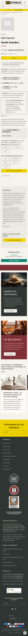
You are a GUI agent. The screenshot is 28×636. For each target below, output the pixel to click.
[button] (2, 2)
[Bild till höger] (17, 416)
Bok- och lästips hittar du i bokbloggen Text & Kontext (13, 549)
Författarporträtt (6, 554)
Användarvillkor (23, 630)
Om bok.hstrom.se (7, 443)
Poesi (5, 151)
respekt (5, 166)
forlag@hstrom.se (19, 578)
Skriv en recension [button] (14, 260)
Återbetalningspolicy (8, 630)
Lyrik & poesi (18, 147)
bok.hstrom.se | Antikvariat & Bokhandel (13, 628)
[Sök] (25, 6)
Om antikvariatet (6, 459)
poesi (5, 158)
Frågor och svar (6, 449)
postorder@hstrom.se (18, 574)
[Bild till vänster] (10, 416)
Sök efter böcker (6, 446)
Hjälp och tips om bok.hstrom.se (10, 565)
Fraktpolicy (11, 632)
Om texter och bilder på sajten (9, 456)
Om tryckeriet (6, 466)
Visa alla (3, 371)
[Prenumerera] (23, 432)
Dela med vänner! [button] (6, 175)
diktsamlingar (15, 158)
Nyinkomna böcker (7, 453)
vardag (14, 162)
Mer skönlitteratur (10, 310)
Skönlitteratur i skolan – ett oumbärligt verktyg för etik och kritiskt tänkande (12, 395)
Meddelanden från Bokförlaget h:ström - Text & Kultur (13, 558)
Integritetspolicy (16, 630)
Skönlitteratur (6, 147)
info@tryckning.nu (19, 576)
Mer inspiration (9, 354)
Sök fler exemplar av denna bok (14, 170)
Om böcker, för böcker (7, 562)
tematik (5, 162)
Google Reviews (18, 9)
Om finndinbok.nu (7, 469)
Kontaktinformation (17, 632)
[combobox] (14, 6)
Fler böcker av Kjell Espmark (14, 240)
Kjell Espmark (7, 38)
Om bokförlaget (6, 462)
